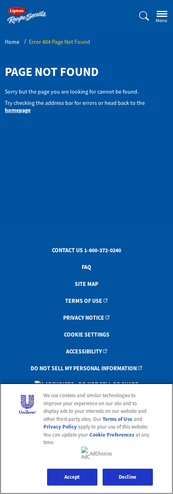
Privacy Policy (60, 426)
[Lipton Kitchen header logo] (26, 15)
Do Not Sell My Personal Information (84, 368)
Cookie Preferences (111, 434)
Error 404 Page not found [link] (59, 41)
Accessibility (84, 351)
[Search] (139, 16)
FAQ (86, 267)
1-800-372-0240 (102, 250)
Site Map (86, 284)
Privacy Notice (83, 317)
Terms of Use (83, 300)
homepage (18, 110)
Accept (72, 477)
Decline (127, 477)
